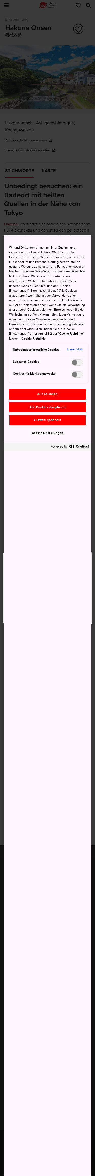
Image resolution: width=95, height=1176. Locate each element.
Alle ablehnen (47, 394)
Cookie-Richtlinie (34, 339)
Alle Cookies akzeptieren (48, 407)
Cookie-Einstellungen (47, 433)
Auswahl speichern (47, 420)
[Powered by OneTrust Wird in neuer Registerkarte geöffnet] (69, 448)
